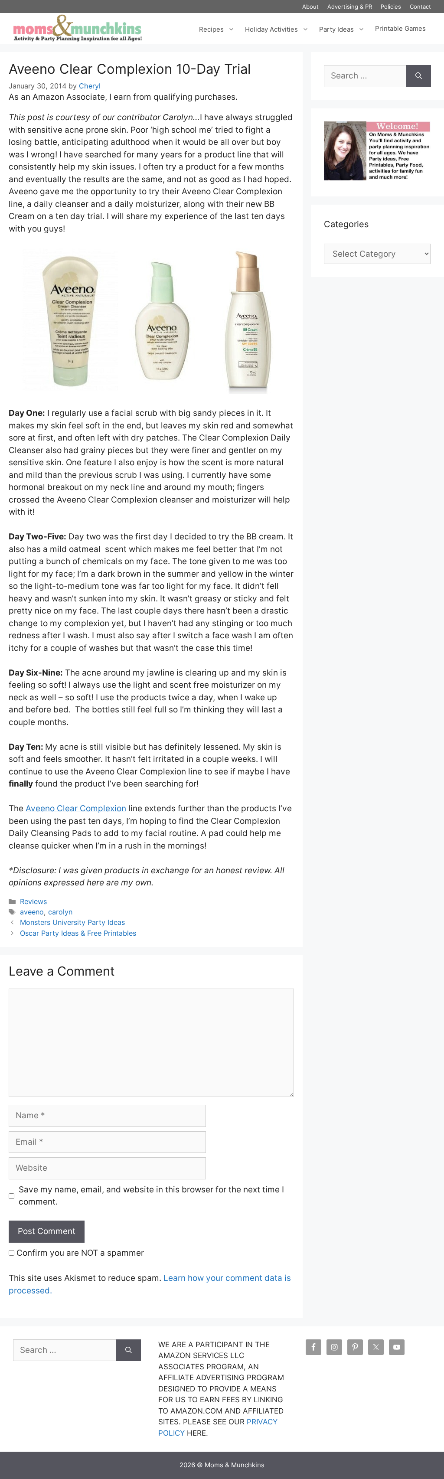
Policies (391, 6)
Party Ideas (336, 28)
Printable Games (400, 28)
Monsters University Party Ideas (72, 922)
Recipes (211, 28)
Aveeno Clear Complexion (76, 808)
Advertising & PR (349, 6)
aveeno (32, 912)
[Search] (418, 76)
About (310, 6)
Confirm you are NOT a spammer (79, 1253)
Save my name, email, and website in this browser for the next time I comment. (151, 1196)
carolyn (60, 912)
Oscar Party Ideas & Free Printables (78, 933)
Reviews (33, 901)
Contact (420, 6)
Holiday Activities (271, 28)
